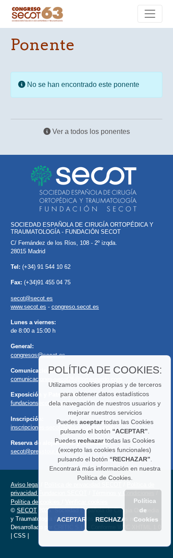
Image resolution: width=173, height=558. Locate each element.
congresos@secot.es (38, 355)
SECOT (27, 510)
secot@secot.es (32, 298)
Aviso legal (25, 484)
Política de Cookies (146, 510)
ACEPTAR (71, 519)
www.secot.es (28, 306)
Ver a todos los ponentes (90, 131)
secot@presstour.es (36, 451)
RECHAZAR (109, 519)
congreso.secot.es (75, 306)
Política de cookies (36, 502)
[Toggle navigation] (150, 14)
